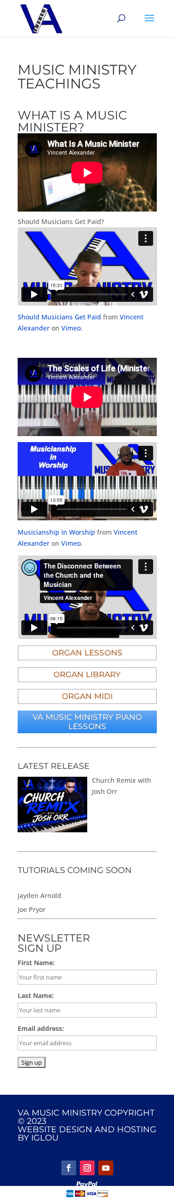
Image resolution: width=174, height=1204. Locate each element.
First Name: (36, 962)
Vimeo (71, 328)
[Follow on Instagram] (87, 1167)
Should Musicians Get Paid (59, 316)
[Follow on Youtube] (105, 1167)
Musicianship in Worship (56, 532)
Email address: (41, 1028)
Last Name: (36, 995)
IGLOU (44, 1138)
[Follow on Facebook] (68, 1167)
